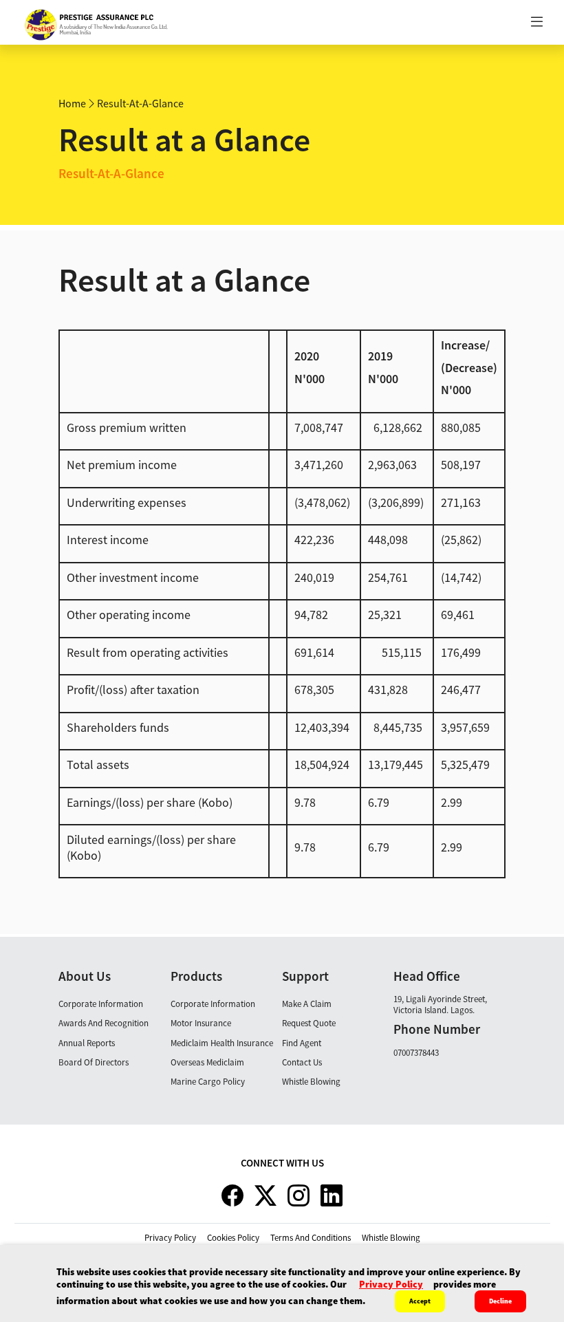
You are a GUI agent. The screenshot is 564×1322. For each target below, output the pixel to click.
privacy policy (170, 1238)
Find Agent (301, 1043)
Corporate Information (100, 1004)
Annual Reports (86, 1043)
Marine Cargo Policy (208, 1081)
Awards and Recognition (103, 1023)
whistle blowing (391, 1238)
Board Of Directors (93, 1062)
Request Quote (309, 1023)
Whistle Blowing (311, 1081)
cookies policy (233, 1238)
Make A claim (307, 1004)
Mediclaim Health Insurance (222, 1043)
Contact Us (302, 1062)
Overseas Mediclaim (207, 1062)
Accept (420, 1301)
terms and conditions (310, 1238)
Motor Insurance (201, 1023)
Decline (500, 1301)
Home (72, 103)
